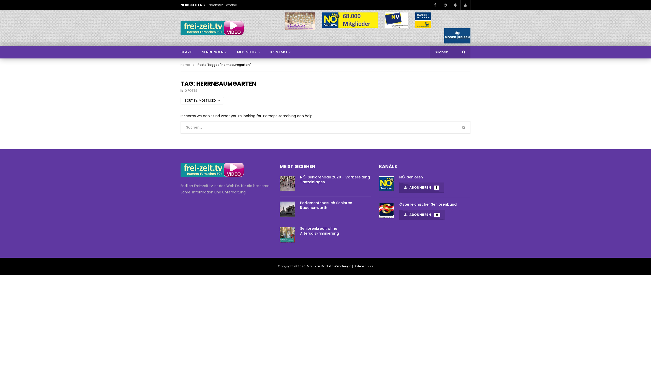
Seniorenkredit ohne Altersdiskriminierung (319, 231)
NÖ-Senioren (411, 177)
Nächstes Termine (223, 5)
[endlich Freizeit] (212, 28)
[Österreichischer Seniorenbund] (386, 210)
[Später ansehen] (445, 5)
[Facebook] (435, 5)
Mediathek (247, 52)
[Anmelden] (465, 5)
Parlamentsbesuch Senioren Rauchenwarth (326, 205)
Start (186, 52)
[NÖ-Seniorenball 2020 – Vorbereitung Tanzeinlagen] (287, 183)
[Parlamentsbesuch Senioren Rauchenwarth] (287, 209)
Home (185, 65)
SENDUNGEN (213, 52)
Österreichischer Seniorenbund (428, 204)
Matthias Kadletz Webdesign (329, 266)
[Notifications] (455, 5)
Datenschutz (363, 266)
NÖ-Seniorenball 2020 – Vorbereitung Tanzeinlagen (335, 180)
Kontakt (279, 52)
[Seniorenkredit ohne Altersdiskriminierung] (287, 234)
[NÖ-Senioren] (386, 183)
